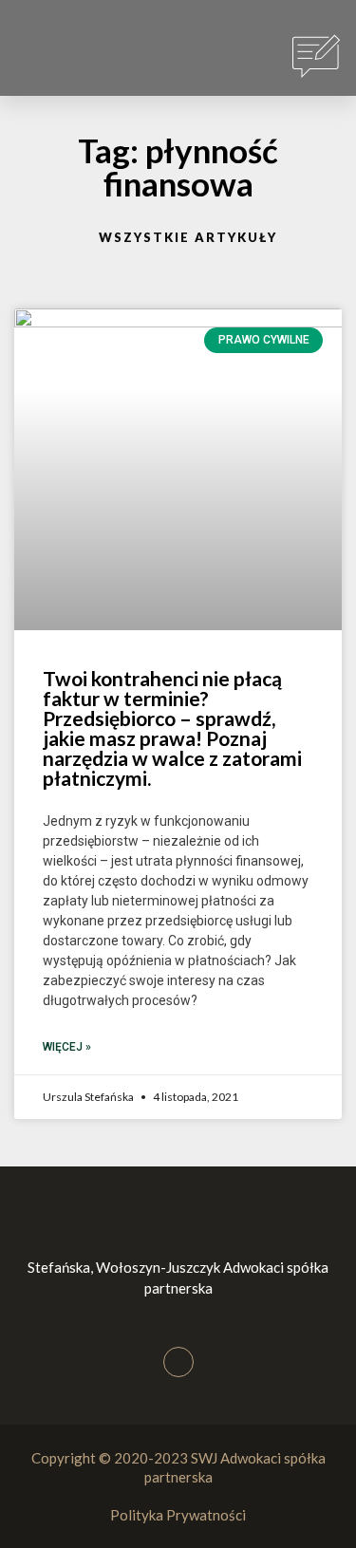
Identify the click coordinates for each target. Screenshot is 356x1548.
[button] (47, 57)
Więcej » (67, 1047)
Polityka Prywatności (178, 1514)
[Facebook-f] (178, 1362)
